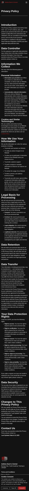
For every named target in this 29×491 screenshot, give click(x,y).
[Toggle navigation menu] (26, 2)
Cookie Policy (5, 133)
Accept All (21, 488)
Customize (5, 488)
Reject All (13, 488)
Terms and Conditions (8, 472)
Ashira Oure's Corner (9, 464)
